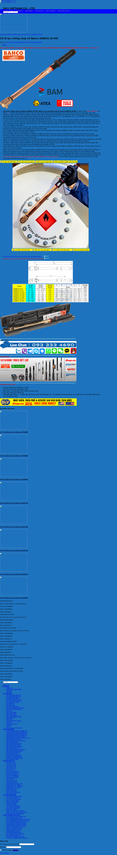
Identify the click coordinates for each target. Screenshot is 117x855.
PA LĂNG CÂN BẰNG (12, 706)
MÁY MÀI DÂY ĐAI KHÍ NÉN (14, 750)
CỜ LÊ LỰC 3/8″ (11, 765)
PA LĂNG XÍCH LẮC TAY (13, 695)
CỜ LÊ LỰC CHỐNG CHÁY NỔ (33, 34)
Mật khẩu (3, 847)
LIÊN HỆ (8, 692)
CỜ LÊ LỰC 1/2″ (11, 766)
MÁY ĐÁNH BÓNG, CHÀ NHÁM (15, 749)
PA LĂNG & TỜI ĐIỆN (12, 702)
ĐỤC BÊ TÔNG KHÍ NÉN (13, 755)
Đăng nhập (15, 850)
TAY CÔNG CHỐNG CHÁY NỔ (15, 833)
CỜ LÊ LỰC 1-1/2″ (11, 771)
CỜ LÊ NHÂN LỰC (12, 778)
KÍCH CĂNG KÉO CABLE (13, 720)
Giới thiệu (11, 10)
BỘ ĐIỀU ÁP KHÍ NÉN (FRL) (14, 758)
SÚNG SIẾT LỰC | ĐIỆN (13, 785)
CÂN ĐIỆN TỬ (10, 718)
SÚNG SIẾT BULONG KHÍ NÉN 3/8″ (16, 732)
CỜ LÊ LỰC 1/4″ (11, 763)
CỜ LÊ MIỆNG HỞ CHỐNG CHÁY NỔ (17, 821)
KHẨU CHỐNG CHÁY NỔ (13, 832)
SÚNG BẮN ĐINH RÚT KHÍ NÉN (15, 740)
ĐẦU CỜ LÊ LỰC (11, 791)
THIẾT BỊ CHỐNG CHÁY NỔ (63, 10)
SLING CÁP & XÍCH (12, 723)
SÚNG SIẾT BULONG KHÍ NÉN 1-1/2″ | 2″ (18, 738)
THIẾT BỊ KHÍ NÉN (28, 10)
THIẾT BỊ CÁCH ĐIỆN (50, 10)
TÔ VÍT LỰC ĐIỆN (11, 781)
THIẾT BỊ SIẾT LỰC (39, 10)
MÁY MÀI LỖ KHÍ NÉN (12, 748)
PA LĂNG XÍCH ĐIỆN (12, 698)
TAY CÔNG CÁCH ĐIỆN (13, 806)
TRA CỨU (9, 690)
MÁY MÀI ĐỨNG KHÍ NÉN (14, 743)
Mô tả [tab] (4, 45)
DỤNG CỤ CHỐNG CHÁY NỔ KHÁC (17, 838)
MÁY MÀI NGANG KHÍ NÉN (14, 746)
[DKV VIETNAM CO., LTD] (8, 1)
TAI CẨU (8, 722)
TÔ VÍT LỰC (10, 779)
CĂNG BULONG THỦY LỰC (14, 783)
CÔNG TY (9, 688)
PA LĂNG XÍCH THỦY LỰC (14, 700)
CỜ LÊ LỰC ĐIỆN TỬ (12, 775)
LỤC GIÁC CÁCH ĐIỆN (13, 808)
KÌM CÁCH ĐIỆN (11, 803)
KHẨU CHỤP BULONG (13, 792)
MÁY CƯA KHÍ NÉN (12, 742)
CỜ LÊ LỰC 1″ (10, 769)
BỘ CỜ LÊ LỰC (11, 762)
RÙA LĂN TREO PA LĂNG (14, 709)
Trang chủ (6, 10)
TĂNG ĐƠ (9, 725)
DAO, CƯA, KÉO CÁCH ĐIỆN (15, 811)
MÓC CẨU (9, 719)
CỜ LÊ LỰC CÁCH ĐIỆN (13, 799)
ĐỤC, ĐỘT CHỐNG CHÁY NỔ (15, 836)
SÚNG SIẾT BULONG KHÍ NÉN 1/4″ (16, 730)
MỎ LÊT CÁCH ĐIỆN (12, 801)
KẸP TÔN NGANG (11, 715)
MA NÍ (8, 726)
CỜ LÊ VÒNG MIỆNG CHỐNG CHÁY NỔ (18, 819)
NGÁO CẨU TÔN (11, 713)
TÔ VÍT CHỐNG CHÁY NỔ (14, 829)
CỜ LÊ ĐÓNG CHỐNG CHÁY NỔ (16, 823)
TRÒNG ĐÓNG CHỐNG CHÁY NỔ (16, 825)
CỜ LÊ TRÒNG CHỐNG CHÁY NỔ (16, 822)
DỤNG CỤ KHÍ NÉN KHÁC (14, 756)
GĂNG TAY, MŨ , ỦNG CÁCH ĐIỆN (16, 812)
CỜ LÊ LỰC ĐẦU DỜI (12, 772)
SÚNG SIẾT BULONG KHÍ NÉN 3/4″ (16, 735)
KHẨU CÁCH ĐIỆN (12, 805)
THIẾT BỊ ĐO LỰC (11, 789)
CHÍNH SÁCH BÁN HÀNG (14, 689)
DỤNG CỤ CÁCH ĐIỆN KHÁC (15, 813)
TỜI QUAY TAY (10, 705)
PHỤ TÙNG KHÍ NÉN (12, 759)
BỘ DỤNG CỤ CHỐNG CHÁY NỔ (16, 816)
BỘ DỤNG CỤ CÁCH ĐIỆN (14, 796)
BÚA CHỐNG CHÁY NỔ (13, 835)
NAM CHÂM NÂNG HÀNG (13, 716)
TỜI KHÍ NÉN (10, 703)
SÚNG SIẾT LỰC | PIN (13, 788)
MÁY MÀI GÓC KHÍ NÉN (13, 745)
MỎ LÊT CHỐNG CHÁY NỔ (14, 828)
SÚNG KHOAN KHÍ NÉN (13, 752)
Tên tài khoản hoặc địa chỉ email (9, 844)
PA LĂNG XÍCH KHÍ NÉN (13, 699)
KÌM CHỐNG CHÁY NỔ (13, 831)
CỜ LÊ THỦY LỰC (11, 782)
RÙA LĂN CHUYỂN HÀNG (14, 728)
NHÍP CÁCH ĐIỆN (11, 809)
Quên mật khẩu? (4, 853)
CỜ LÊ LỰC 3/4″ (11, 768)
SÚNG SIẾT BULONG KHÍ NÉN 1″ (16, 736)
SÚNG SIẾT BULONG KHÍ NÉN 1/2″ (16, 733)
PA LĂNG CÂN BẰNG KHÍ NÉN (15, 708)
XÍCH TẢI (9, 710)
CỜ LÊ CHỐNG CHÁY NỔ (14, 818)
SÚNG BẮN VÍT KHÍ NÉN (13, 739)
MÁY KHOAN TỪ (11, 793)
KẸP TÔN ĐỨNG (11, 712)
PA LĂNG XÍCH (19, 10)
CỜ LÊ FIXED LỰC (12, 773)
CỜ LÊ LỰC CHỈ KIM (12, 776)
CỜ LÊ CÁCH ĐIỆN (12, 798)
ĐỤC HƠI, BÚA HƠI (12, 753)
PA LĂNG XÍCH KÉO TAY (13, 696)
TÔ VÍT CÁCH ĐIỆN (12, 802)
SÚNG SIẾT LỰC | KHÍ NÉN (14, 786)
